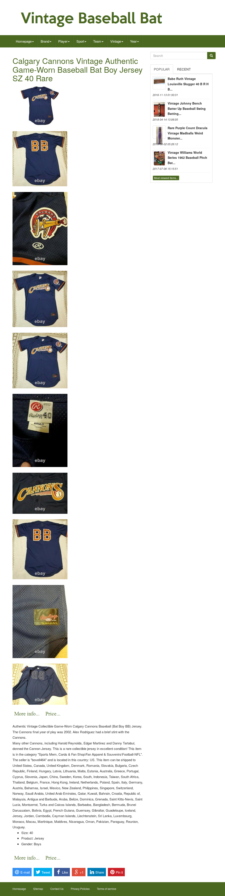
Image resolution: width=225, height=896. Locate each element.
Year (133, 41)
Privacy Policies (80, 889)
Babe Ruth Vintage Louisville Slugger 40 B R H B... (188, 83)
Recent (184, 69)
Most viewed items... (166, 178)
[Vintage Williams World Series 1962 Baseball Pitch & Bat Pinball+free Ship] (159, 156)
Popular (162, 69)
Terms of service (106, 889)
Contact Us (57, 889)
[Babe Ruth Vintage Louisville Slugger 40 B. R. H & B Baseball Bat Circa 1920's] (159, 82)
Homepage (24, 41)
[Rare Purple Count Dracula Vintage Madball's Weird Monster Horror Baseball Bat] (159, 132)
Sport (80, 41)
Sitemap (38, 889)
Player (62, 41)
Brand (45, 41)
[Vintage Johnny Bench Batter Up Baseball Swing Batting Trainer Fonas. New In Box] (159, 107)
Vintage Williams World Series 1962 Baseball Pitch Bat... (187, 157)
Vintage (115, 41)
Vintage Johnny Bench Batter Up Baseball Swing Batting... (187, 108)
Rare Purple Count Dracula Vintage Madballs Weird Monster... (187, 133)
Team (97, 41)
